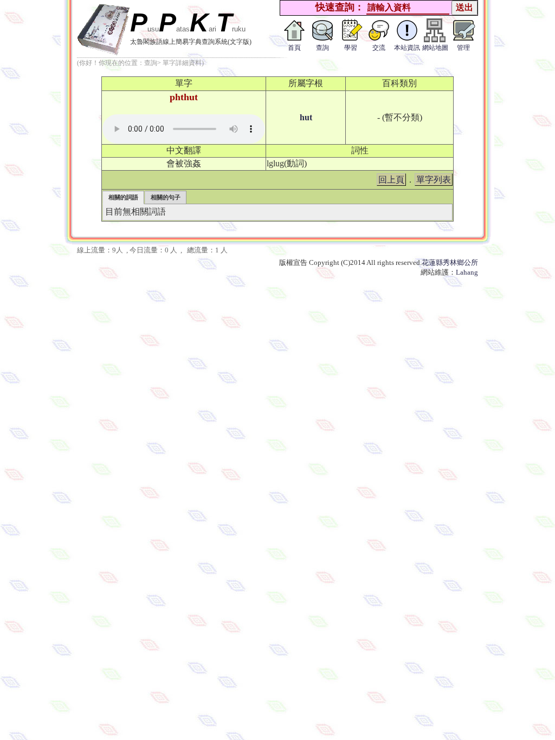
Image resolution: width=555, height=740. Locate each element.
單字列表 (433, 179)
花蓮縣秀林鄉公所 (450, 262)
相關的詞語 (123, 197)
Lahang (467, 272)
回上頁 (391, 179)
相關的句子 (165, 197)
